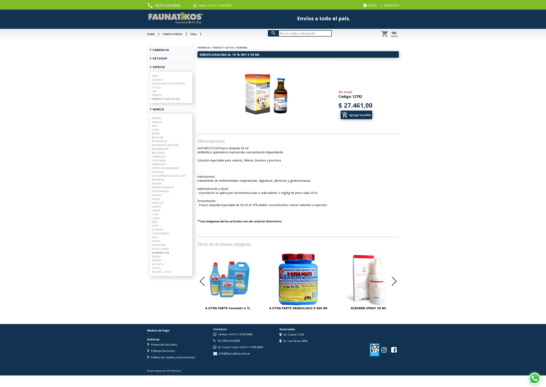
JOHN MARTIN (160, 191)
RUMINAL (242, 47)
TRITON (156, 260)
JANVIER (156, 183)
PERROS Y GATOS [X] (166, 99)
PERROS (157, 95)
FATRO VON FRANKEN (165, 168)
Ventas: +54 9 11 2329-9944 (214, 5)
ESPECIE (157, 67)
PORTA (156, 241)
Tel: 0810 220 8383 (228, 341)
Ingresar (372, 5)
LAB (154, 91)
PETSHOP (158, 58)
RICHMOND (159, 245)
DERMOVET (159, 164)
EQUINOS (158, 80)
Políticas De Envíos (162, 351)
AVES (155, 76)
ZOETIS (156, 268)
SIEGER (156, 256)
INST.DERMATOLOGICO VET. (169, 176)
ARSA (155, 126)
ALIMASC (157, 122)
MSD (155, 222)
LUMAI (156, 218)
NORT (155, 226)
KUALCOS (158, 203)
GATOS (156, 87)
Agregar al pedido (356, 115)
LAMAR (156, 210)
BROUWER (158, 153)
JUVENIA (157, 195)
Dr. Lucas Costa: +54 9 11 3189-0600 (240, 347)
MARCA (157, 109)
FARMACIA (159, 50)
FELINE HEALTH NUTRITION (168, 83)
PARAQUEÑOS (161, 233)
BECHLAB (157, 137)
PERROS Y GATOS (223, 47)
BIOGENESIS (159, 141)
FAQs (193, 34)
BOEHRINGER (160, 149)
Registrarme (391, 5)
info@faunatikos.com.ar (234, 353)
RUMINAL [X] (160, 253)
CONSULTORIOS (172, 34)
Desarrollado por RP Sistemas (164, 370)
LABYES (156, 206)
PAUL (155, 237)
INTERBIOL (158, 180)
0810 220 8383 (168, 5)
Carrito (394, 34)
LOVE (155, 214)
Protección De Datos (163, 344)
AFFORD (157, 118)
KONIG (156, 199)
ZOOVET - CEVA (161, 272)
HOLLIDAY (158, 172)
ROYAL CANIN (160, 249)
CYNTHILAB (159, 160)
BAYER (156, 133)
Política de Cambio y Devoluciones (172, 357)
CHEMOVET (159, 156)
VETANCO (158, 264)
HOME (151, 34)
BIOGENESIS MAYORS (165, 145)
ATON (155, 130)
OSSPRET (158, 230)
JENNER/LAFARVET (163, 187)
